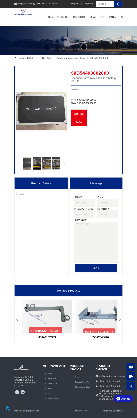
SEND (96, 268)
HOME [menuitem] (51, 17)
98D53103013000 (86, 99)
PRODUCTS (45, 58)
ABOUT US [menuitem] (62, 17)
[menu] (85, 17)
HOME (30, 58)
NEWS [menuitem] (93, 17)
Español (89, 3)
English (75, 3)
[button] (78, 17)
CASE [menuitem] (103, 17)
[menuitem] (78, 17)
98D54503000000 (86, 103)
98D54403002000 (99, 58)
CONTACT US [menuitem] (115, 17)
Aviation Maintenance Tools (70, 58)
